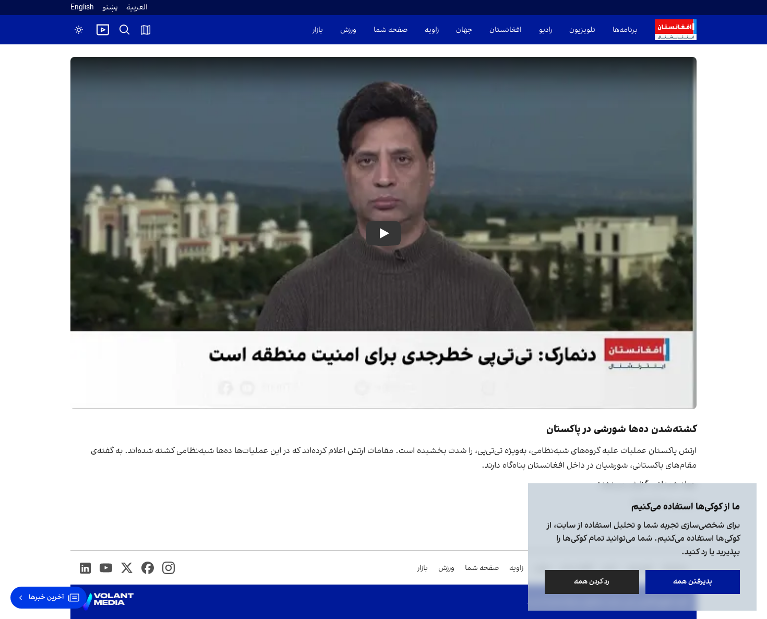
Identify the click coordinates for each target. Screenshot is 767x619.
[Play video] (103, 29)
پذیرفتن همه (692, 581)
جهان (464, 30)
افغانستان (505, 30)
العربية (137, 7)
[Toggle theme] (78, 29)
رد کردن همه (592, 581)
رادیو (545, 30)
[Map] (145, 30)
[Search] (124, 30)
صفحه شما (391, 30)
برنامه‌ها (625, 30)
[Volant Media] (106, 602)
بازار (318, 30)
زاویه (432, 30)
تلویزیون (582, 30)
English (82, 7)
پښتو (110, 7)
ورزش (348, 30)
